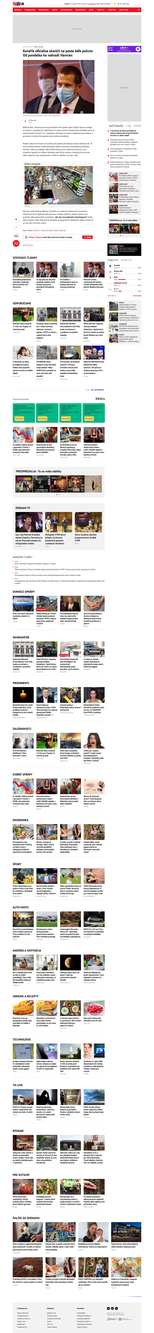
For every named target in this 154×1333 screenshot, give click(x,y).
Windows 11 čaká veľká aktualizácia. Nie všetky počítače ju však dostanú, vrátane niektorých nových (93, 1066)
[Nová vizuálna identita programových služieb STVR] (88, 522)
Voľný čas (123, 10)
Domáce (17, 10)
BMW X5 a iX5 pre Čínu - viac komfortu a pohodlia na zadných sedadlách (94, 931)
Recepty (15, 1207)
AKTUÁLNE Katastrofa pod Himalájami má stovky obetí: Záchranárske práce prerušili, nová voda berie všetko (70, 664)
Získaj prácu (16, 985)
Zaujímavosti (66, 10)
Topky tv (101, 10)
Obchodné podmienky (54, 1319)
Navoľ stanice (111, 296)
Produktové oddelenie (84, 1316)
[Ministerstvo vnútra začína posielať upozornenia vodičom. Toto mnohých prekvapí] (46, 919)
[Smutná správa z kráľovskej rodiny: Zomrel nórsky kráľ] (70, 695)
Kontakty (80, 1308)
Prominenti (43, 10)
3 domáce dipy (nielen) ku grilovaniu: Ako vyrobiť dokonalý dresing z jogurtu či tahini (70, 1022)
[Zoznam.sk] (113, 1320)
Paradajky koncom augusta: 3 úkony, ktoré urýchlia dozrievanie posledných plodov (45, 1200)
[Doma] (110, 283)
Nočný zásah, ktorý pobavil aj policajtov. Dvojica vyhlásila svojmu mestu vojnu (70, 1111)
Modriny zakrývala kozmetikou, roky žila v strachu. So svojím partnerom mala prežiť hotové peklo (45, 1112)
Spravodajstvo (81, 1313)
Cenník (49, 1321)
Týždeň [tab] (137, 125)
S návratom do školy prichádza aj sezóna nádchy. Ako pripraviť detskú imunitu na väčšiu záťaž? (124, 133)
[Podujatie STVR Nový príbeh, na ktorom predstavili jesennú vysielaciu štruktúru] (58, 522)
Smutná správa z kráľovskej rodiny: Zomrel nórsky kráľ (70, 707)
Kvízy (91, 10)
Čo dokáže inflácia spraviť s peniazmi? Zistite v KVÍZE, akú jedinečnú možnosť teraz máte (23, 449)
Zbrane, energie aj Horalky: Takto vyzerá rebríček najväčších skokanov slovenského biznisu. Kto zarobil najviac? (45, 847)
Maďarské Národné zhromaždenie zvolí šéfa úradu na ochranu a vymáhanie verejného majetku (22, 664)
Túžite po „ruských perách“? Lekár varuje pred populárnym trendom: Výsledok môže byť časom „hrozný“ (94, 755)
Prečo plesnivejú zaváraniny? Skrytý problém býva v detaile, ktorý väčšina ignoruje (22, 1200)
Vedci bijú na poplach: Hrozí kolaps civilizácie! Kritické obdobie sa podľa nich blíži (70, 754)
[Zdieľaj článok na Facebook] (16, 227)
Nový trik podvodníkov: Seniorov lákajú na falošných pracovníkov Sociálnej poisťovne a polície (93, 618)
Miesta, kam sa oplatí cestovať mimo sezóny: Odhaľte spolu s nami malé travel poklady (128, 249)
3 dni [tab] (128, 125)
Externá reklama (52, 1316)
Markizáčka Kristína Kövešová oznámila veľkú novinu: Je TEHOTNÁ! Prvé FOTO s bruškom (94, 709)
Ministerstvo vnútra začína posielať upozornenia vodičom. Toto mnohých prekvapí (45, 933)
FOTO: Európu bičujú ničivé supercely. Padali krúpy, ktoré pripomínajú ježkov (93, 1111)
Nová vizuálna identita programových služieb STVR (86, 537)
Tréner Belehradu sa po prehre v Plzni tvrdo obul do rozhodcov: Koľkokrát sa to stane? (23, 890)
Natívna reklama (52, 1327)
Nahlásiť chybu (28, 245)
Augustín (93, 4)
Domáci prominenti (41, 717)
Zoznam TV (22, 508)
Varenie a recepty (25, 996)
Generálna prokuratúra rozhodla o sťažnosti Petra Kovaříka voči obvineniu (22, 283)
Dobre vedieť (16, 455)
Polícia (37, 230)
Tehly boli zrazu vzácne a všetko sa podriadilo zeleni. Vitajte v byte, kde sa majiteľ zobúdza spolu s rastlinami (23, 1158)
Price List (50, 1324)
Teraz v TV (112, 260)
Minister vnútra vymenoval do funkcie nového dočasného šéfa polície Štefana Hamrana (93, 283)
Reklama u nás (51, 1313)
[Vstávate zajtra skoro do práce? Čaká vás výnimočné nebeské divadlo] (70, 962)
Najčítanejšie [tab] (116, 125)
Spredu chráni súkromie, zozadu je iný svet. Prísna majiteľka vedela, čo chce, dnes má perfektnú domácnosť (46, 1158)
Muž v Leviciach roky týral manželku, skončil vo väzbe (35, 564)
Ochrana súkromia (22, 1316)
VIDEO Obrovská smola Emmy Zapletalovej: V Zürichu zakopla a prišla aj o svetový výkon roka (93, 890)
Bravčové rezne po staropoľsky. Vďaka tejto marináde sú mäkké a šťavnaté (22, 1022)
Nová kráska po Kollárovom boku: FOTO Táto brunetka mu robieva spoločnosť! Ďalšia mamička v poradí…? (46, 710)
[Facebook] (108, 1308)
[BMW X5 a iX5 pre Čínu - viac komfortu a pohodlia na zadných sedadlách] (94, 919)
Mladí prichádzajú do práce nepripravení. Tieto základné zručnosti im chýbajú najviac (94, 976)
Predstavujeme (64, 939)
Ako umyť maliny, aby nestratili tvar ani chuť (93, 1019)
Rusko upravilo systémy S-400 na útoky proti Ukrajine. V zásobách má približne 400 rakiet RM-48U (70, 1066)
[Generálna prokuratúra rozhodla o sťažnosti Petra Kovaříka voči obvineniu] (23, 269)
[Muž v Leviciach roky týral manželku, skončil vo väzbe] (23, 603)
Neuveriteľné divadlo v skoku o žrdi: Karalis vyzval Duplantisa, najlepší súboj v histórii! (46, 890)
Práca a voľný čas (65, 982)
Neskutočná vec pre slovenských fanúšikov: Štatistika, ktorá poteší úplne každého (45, 449)
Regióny (86, 626)
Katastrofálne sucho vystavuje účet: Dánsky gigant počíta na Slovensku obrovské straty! (93, 847)
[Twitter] (116, 1308)
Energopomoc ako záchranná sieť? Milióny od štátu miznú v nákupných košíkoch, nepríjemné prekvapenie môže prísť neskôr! (59, 582)
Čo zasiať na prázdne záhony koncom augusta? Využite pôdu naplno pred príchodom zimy (94, 1200)
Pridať (89, 237)
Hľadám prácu (40, 982)
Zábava (121, 246)
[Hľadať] (138, 9)
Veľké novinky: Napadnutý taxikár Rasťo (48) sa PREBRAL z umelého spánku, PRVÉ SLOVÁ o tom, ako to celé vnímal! (129, 339)
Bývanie (18, 1131)
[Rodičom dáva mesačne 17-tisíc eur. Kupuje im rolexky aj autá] (46, 741)
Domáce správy (24, 592)
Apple (38, 1071)
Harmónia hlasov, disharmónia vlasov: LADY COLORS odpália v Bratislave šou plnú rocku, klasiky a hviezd (94, 450)
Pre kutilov (21, 1175)
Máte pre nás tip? (82, 1327)
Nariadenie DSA (22, 1327)
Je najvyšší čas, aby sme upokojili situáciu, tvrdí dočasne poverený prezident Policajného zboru (45, 284)
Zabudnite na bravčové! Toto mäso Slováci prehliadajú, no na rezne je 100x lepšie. (46, 1022)
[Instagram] (112, 1308)
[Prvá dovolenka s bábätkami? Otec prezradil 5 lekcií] (23, 741)
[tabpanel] (124, 149)
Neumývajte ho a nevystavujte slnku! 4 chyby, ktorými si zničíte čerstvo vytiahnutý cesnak (70, 1200)
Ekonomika (81, 10)
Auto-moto (21, 907)
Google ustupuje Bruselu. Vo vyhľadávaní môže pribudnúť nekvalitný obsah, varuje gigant (23, 1065)
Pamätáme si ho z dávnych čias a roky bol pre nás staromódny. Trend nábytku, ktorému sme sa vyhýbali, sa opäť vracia (93, 1158)
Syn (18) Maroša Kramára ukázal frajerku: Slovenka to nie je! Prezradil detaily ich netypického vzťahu (28, 539)
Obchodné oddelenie (83, 1319)
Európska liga (16, 896)
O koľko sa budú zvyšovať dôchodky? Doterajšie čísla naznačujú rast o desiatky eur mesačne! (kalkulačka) (70, 847)
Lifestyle (112, 10)
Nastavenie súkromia (23, 1319)
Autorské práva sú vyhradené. (116, 1315)
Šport (54, 10)
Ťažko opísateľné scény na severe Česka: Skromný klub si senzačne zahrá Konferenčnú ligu (70, 890)
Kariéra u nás (21, 1321)
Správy (47, 546)
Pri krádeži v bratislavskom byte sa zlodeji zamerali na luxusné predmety (69, 283)
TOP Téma (63, 1074)
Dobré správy (22, 774)
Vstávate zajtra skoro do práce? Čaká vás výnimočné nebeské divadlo (69, 976)
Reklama (50, 1308)
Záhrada (38, 1207)
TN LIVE (18, 1085)
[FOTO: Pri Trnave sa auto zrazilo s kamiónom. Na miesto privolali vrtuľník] (23, 1097)
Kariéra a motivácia (27, 950)
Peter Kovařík (46, 230)
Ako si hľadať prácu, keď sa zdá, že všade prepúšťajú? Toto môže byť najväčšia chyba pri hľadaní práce (22, 977)
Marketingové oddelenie (84, 1324)
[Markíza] (110, 266)
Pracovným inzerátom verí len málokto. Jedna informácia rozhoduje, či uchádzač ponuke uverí (46, 976)
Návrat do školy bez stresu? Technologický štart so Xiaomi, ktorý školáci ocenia (92, 800)
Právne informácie (22, 1313)
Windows (86, 1074)
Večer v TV (126, 260)
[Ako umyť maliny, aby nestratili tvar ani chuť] (94, 1008)
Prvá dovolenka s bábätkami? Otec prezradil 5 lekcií (19, 753)
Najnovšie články (22, 557)
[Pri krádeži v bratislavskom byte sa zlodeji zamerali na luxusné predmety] (70, 269)
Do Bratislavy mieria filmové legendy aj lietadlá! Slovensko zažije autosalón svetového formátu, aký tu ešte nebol (70, 450)
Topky (35, 47)
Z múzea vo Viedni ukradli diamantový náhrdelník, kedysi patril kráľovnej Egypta (93, 663)
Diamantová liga (41, 896)
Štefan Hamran (60, 230)
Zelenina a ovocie (89, 1207)
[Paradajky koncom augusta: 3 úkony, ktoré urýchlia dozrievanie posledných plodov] (46, 1187)
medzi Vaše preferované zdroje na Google (50, 237)
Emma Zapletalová (89, 896)
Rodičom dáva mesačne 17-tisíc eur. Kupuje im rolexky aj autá (45, 753)
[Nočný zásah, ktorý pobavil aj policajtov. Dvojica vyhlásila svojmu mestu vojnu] (70, 1097)
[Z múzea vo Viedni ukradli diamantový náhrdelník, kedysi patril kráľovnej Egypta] (94, 649)
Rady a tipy (63, 1028)
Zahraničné (30, 10)
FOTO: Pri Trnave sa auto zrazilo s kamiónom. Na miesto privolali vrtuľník (22, 1109)
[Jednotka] (110, 278)
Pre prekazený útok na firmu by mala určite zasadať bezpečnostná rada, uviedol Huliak (48, 575)
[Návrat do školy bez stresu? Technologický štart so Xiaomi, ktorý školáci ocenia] (94, 786)
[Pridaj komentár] (16, 219)
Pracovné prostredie (89, 982)
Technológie (22, 1039)
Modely (15, 939)
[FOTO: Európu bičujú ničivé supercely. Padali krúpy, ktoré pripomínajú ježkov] (94, 1097)
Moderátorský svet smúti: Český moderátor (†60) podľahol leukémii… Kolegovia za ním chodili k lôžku (23, 710)
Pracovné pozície (21, 399)
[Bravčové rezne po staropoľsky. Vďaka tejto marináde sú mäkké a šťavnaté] (23, 1008)
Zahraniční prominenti (19, 717)
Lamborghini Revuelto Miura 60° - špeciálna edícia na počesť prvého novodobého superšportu (70, 933)
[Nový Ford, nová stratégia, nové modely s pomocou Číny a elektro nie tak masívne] (23, 919)
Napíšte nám (21, 1324)
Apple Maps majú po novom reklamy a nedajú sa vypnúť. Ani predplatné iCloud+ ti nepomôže (46, 1065)
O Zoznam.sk (22, 1308)
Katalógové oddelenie (84, 1321)
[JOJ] (110, 272)
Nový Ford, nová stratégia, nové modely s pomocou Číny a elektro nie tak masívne (23, 933)
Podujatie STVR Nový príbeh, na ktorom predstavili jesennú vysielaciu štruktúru (55, 539)
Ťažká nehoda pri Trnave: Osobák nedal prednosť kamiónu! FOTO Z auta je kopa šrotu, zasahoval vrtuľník (55, 569)
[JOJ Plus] (110, 289)
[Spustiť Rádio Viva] (124, 47)
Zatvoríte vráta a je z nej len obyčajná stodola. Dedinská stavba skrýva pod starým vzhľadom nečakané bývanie (70, 1158)
